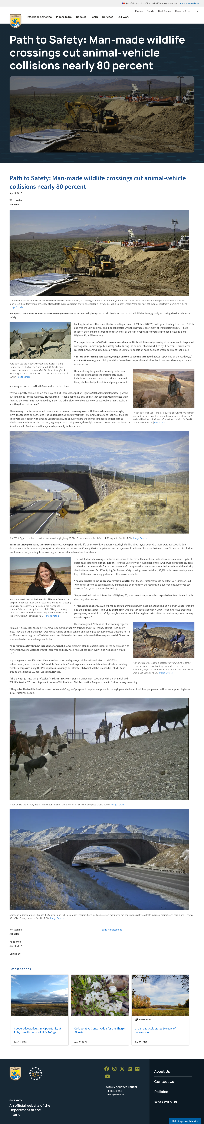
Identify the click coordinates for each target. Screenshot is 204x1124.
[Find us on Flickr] (138, 1068)
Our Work (123, 17)
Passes (139, 11)
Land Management (112, 929)
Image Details (16, 307)
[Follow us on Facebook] (107, 1068)
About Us (162, 1071)
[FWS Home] (16, 21)
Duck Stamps (164, 11)
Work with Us (165, 1101)
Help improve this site (185, 1121)
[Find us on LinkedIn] (131, 1068)
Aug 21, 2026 (20, 1042)
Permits (150, 11)
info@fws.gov (115, 1094)
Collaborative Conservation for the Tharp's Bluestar (100, 1030)
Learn (94, 17)
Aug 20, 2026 (80, 1042)
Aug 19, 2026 (141, 1042)
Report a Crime (182, 11)
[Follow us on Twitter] (123, 1068)
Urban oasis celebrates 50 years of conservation (155, 1030)
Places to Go (64, 17)
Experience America (39, 17)
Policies (161, 1091)
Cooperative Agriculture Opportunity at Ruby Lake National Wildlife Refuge (37, 1030)
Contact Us (164, 1081)
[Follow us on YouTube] (108, 1076)
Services (107, 17)
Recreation (145, 1019)
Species (81, 17)
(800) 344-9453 (114, 1090)
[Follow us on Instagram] (115, 1068)
